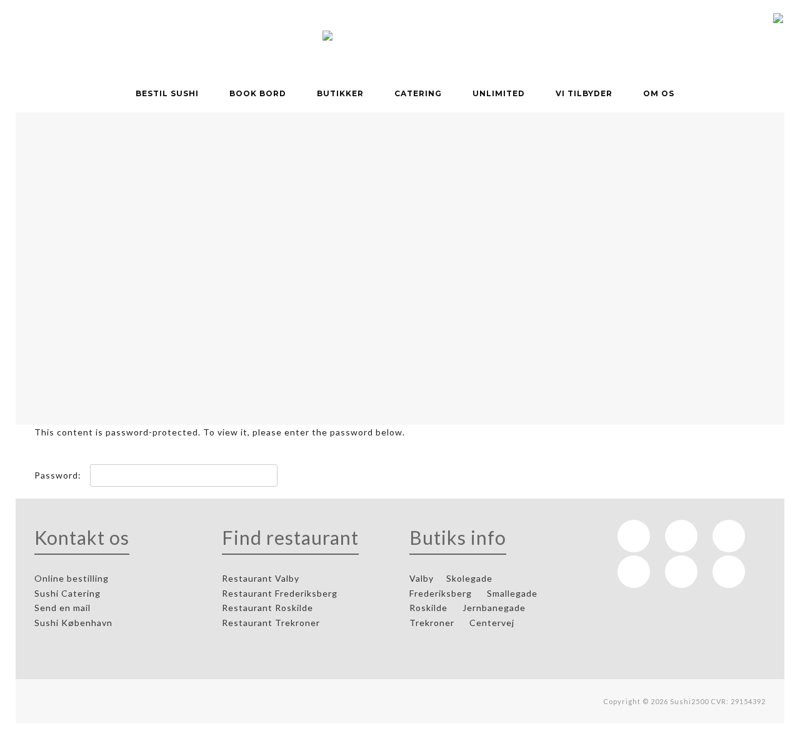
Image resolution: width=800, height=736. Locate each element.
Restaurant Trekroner (272, 622)
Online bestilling (72, 578)
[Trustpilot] (681, 571)
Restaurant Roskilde (269, 607)
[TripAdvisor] (634, 571)
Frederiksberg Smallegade (473, 593)
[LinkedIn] (728, 536)
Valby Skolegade (450, 578)
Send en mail (63, 607)
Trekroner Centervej (461, 622)
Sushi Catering (68, 593)
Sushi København (74, 622)
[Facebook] (634, 536)
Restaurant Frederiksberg (281, 593)
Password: (59, 475)
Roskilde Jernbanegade (467, 607)
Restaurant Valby (260, 578)
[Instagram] (681, 536)
